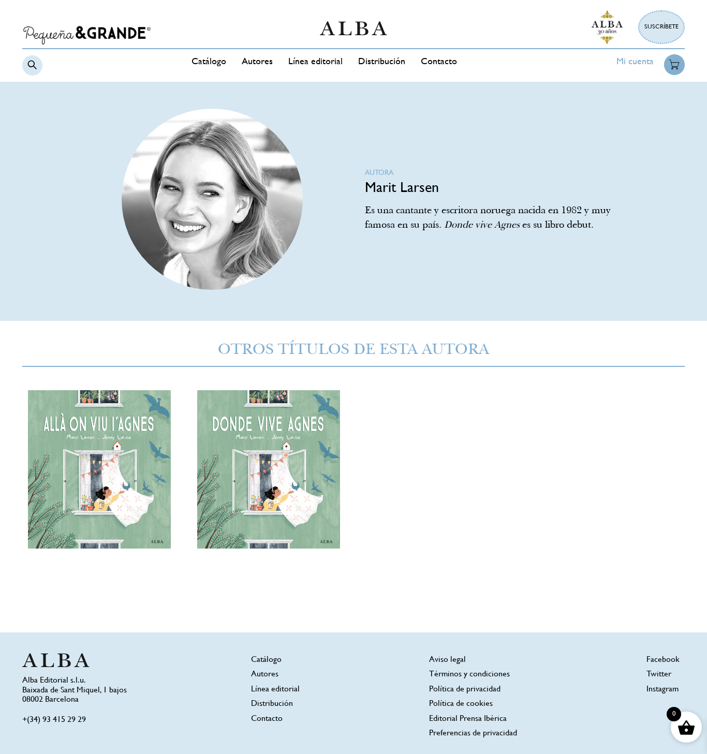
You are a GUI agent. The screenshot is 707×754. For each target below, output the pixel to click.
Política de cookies (461, 704)
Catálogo (209, 62)
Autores (257, 62)
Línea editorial (315, 62)
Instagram (662, 689)
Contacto (439, 62)
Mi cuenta (635, 62)
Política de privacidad (464, 689)
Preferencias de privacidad (473, 733)
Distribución (381, 62)
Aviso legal (447, 660)
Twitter (658, 674)
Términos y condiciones (469, 674)
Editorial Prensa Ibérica (468, 719)
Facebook (663, 660)
